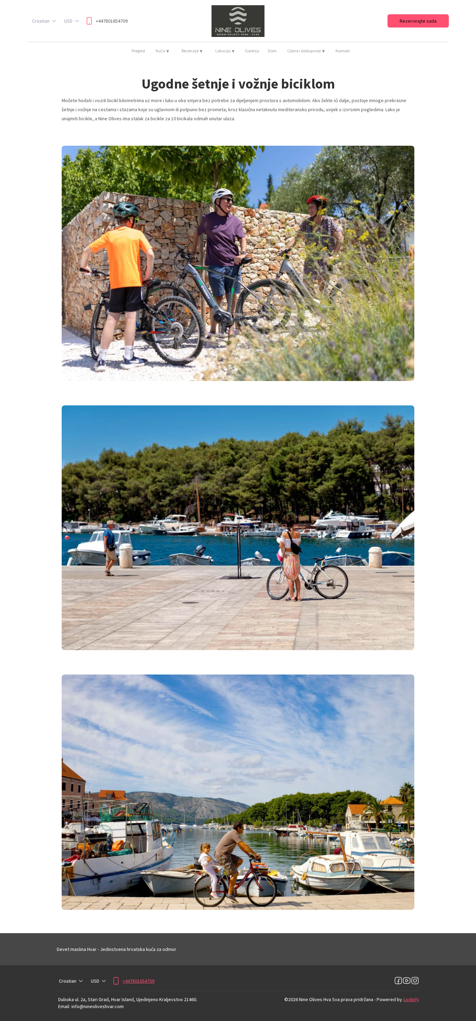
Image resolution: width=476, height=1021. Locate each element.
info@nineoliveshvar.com (97, 1006)
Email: (64, 1006)
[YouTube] (406, 980)
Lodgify (411, 999)
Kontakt (343, 50)
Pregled (138, 50)
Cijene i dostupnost (306, 50)
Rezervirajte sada (418, 21)
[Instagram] (415, 980)
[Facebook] (398, 980)
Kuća (162, 50)
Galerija (252, 50)
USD (68, 21)
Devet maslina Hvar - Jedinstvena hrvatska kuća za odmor (116, 949)
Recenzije (192, 50)
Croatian (40, 21)
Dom (272, 50)
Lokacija (225, 50)
